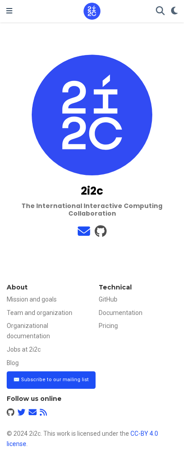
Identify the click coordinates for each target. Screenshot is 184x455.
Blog (13, 362)
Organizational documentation (28, 331)
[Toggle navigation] (9, 11)
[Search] (160, 11)
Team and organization (39, 312)
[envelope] (84, 233)
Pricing (108, 325)
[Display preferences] (174, 11)
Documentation (120, 312)
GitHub (108, 299)
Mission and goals (32, 299)
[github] (101, 233)
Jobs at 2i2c (24, 349)
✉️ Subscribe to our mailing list (51, 380)
